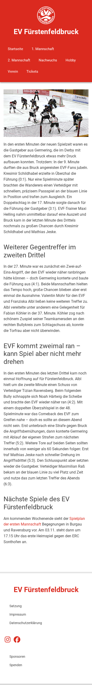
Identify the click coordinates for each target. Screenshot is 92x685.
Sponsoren (17, 656)
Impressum (17, 614)
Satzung (15, 606)
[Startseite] (46, 15)
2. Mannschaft (19, 60)
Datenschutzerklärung (25, 623)
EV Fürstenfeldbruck (46, 32)
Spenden (15, 665)
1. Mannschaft (43, 49)
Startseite (15, 49)
